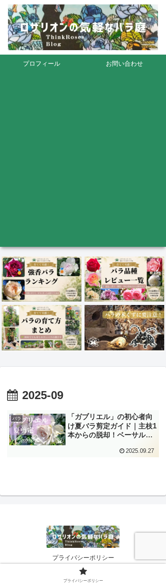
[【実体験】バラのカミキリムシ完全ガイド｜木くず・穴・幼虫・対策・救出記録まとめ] (124, 327)
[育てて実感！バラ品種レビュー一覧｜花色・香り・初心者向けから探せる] (124, 279)
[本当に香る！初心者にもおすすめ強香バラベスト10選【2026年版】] (41, 279)
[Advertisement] (83, 163)
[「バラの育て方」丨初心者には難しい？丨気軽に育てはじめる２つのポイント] (41, 327)
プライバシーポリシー (83, 557)
